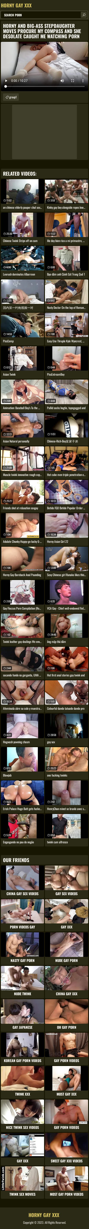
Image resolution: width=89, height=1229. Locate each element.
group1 (13, 97)
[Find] (84, 15)
